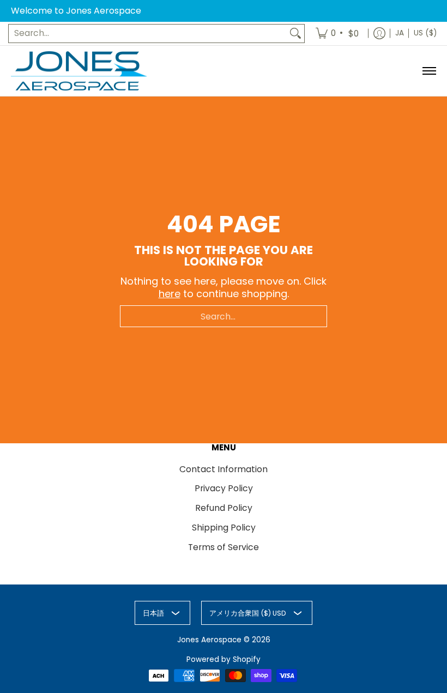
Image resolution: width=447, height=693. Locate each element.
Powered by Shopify (223, 659)
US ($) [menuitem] (425, 33)
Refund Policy (223, 508)
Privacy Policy (224, 488)
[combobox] (148, 34)
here (169, 293)
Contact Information (223, 469)
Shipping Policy (224, 527)
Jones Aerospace (209, 640)
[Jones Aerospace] (79, 71)
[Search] (295, 34)
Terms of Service (223, 547)
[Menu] (428, 71)
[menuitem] (338, 33)
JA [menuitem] (399, 33)
